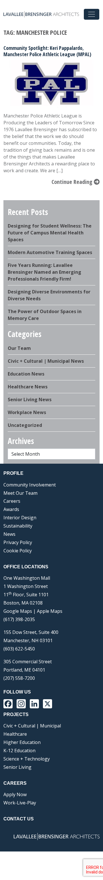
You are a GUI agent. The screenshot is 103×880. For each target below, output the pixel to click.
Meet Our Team (20, 493)
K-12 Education (19, 750)
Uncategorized (25, 425)
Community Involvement (29, 485)
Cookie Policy (17, 551)
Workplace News (27, 412)
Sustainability (17, 526)
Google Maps (17, 611)
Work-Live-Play (19, 803)
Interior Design (19, 517)
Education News (26, 374)
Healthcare (15, 734)
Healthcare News (27, 387)
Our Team (19, 348)
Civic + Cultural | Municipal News (46, 361)
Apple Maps (49, 611)
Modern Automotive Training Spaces (50, 252)
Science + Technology (26, 759)
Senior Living (17, 767)
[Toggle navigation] (92, 14)
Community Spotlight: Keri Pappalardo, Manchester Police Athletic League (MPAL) (47, 51)
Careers (11, 501)
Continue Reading (73, 182)
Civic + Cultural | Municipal (32, 726)
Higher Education (22, 742)
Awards (11, 509)
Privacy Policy (17, 542)
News (9, 534)
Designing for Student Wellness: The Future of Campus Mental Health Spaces (50, 233)
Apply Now (15, 794)
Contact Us (18, 818)
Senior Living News (30, 399)
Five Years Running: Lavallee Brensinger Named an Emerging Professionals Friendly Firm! (44, 272)
